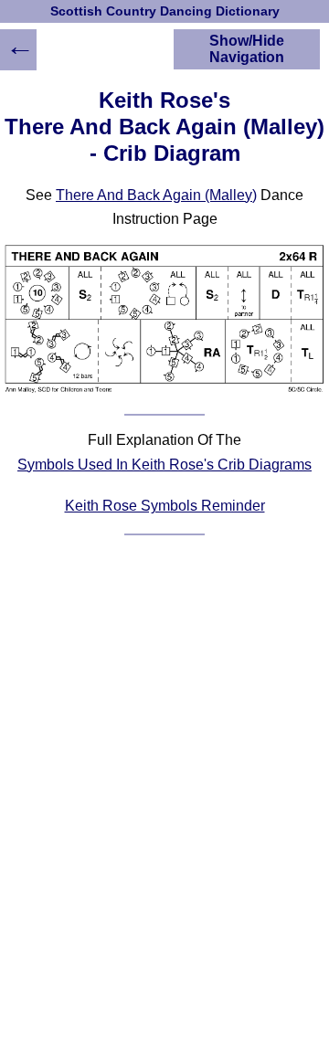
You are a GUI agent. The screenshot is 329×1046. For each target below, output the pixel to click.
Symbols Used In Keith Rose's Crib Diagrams (164, 464)
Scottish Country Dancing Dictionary (165, 11)
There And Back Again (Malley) (156, 195)
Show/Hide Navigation (246, 49)
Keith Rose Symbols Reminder (165, 505)
